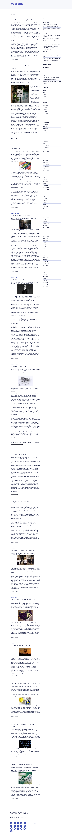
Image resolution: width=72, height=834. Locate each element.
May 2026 (45, 111)
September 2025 (46, 126)
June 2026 (45, 109)
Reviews (44, 96)
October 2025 (45, 124)
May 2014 (45, 246)
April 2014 (45, 248)
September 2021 (46, 217)
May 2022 (45, 202)
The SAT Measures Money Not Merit (49, 79)
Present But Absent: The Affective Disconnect (51, 77)
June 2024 (45, 158)
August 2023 (45, 172)
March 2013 (45, 276)
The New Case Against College (20, 66)
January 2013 (45, 280)
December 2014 (46, 238)
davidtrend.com (46, 67)
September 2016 (46, 236)
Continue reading (14, 59)
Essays (44, 90)
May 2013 (45, 272)
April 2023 (45, 179)
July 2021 (45, 219)
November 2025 (46, 122)
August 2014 (45, 240)
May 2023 (45, 177)
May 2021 (45, 221)
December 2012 (46, 282)
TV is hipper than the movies (20, 215)
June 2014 (45, 244)
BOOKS (44, 18)
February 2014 (45, 253)
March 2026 (45, 113)
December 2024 (46, 145)
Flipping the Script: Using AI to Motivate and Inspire (52, 81)
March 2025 (45, 139)
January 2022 (45, 210)
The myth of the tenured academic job (23, 599)
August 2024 (45, 153)
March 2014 (45, 250)
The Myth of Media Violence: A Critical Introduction (52, 44)
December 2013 (46, 257)
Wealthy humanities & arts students (22, 550)
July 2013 (45, 267)
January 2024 (45, 162)
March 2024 (45, 160)
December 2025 (46, 120)
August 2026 (45, 105)
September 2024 (46, 151)
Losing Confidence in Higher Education (23, 20)
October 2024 (45, 149)
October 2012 (45, 286)
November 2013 (46, 259)
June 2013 (45, 269)
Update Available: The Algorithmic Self (50, 24)
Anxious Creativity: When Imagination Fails (50, 26)
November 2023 (46, 166)
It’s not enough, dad (17, 279)
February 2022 (45, 208)
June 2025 (45, 132)
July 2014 (45, 242)
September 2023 (46, 170)
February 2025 (45, 141)
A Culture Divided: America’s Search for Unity (51, 38)
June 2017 (45, 234)
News (44, 92)
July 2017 (45, 231)
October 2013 (45, 261)
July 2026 (45, 107)
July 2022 (45, 198)
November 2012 (46, 284)
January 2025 (45, 143)
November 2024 (46, 147)
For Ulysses (45, 83)
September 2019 (46, 223)
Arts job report (15, 149)
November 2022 (46, 189)
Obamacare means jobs (18, 366)
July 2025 (45, 130)
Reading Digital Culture (47, 49)
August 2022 (45, 196)
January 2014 (45, 255)
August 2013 (45, 265)
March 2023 (45, 181)
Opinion (44, 94)
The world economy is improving (21, 765)
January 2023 (45, 185)
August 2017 (45, 229)
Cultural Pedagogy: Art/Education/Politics (50, 60)
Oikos (26, 732)
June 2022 (45, 200)
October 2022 (45, 191)
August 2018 (45, 225)
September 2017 (46, 227)
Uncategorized (45, 98)
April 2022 (45, 204)
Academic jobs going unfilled (20, 454)
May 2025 (45, 134)
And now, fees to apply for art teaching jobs (25, 683)
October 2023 (45, 168)
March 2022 (45, 206)
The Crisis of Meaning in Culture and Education (51, 58)
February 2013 (45, 278)
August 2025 (45, 128)
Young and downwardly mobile (20, 502)
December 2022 (46, 187)
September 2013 (46, 263)
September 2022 (46, 193)
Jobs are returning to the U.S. (20, 645)
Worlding (17, 4)
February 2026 (45, 115)
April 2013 (45, 274)
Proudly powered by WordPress (37, 823)
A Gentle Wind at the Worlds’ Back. (30, 787)
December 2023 (46, 164)
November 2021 (46, 215)
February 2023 (45, 183)
